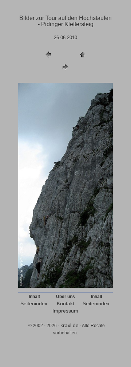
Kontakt (65, 303)
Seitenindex (33, 303)
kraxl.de (69, 325)
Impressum (65, 311)
